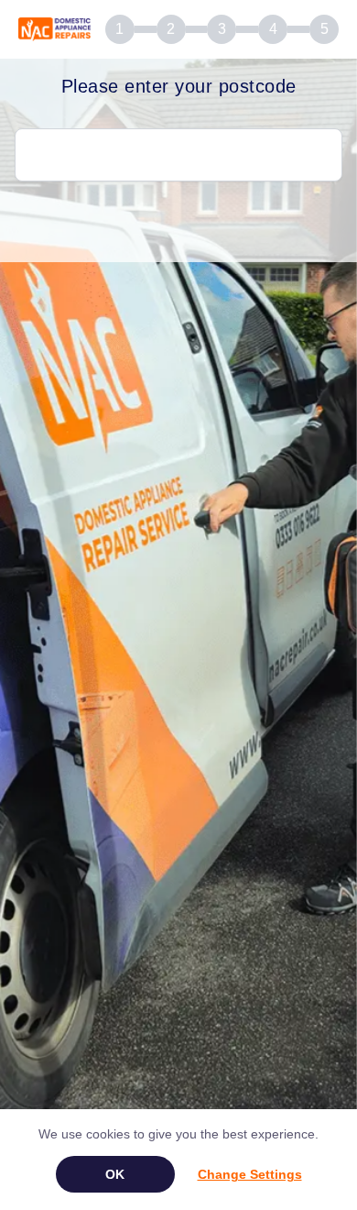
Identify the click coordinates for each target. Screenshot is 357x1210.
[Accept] (115, 1174)
